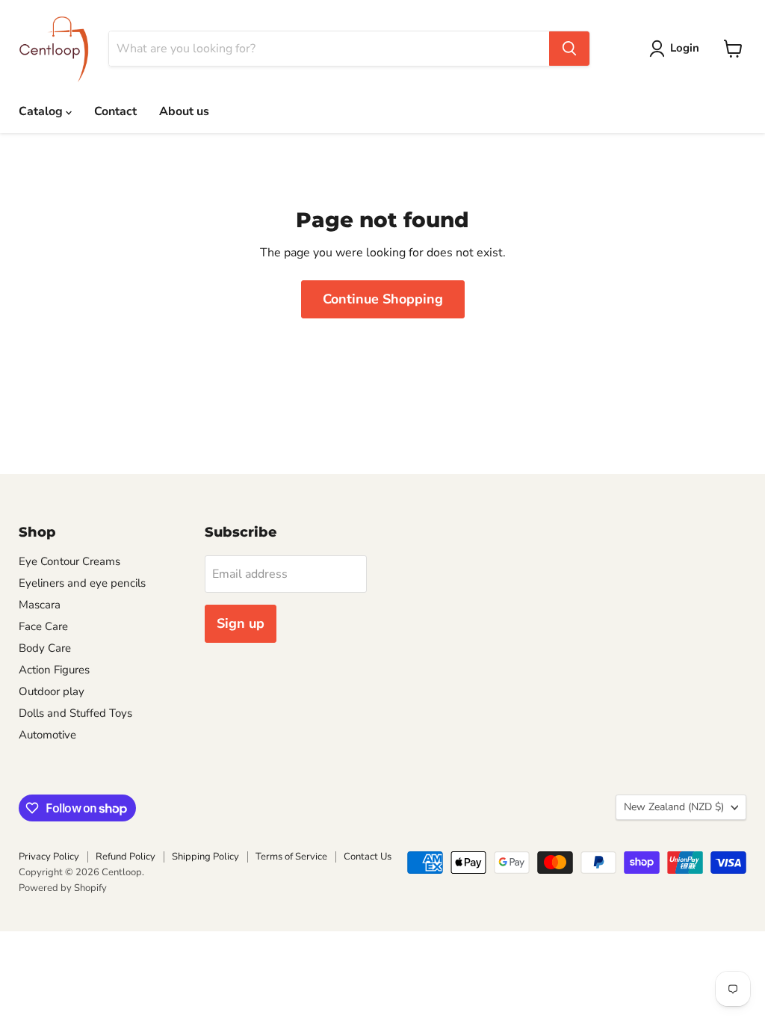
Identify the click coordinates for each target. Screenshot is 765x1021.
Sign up (240, 623)
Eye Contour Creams (69, 561)
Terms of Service (291, 856)
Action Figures (54, 669)
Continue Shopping (383, 299)
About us (184, 111)
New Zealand (674, 807)
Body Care (45, 648)
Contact (115, 111)
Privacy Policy (49, 856)
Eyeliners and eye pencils (82, 583)
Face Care (43, 626)
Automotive (47, 734)
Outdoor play (51, 691)
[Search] (569, 48)
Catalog (42, 111)
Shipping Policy (205, 856)
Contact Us (367, 856)
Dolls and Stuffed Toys (75, 713)
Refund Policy (125, 856)
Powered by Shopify (63, 888)
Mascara (40, 604)
